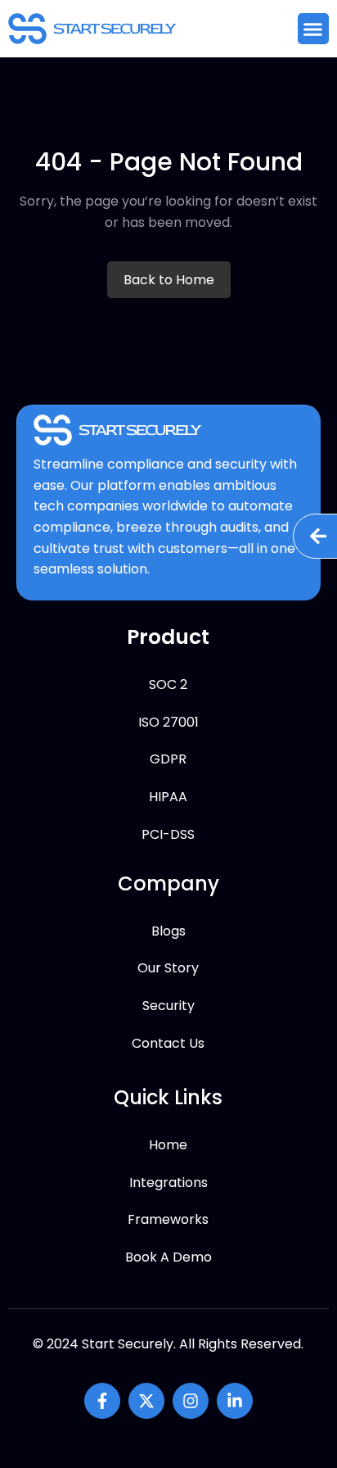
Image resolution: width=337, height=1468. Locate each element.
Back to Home (169, 279)
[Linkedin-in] (235, 1401)
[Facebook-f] (102, 1401)
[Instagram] (191, 1401)
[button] (313, 28)
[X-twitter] (146, 1401)
